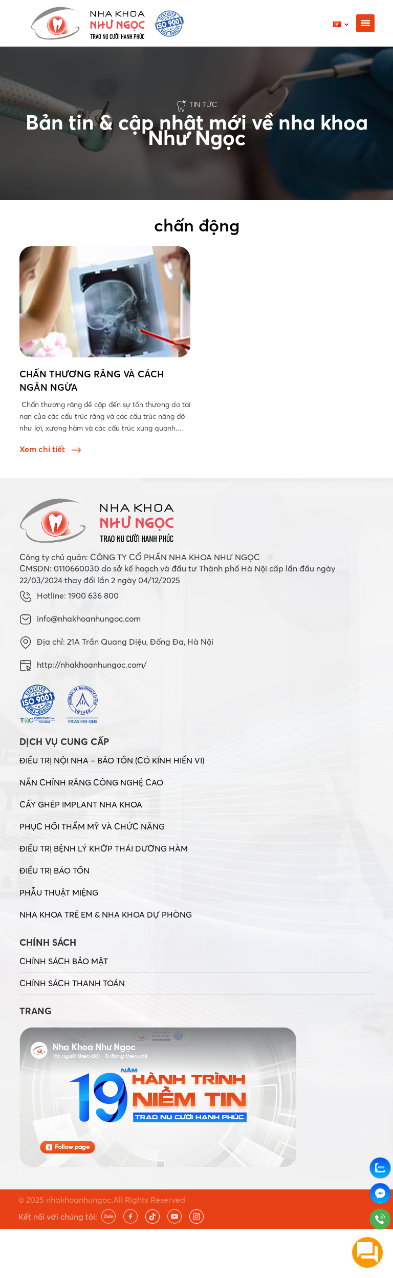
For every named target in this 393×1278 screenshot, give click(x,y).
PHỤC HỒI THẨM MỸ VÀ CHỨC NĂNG (92, 826)
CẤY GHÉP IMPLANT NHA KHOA (80, 804)
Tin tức (203, 104)
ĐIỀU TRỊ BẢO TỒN (54, 870)
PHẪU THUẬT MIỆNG (58, 892)
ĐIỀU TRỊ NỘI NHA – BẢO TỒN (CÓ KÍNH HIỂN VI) (111, 760)
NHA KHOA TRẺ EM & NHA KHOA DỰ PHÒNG (105, 914)
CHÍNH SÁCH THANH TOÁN (72, 983)
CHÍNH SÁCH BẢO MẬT (63, 961)
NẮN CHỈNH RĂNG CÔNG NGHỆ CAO (91, 782)
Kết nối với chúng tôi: (57, 1216)
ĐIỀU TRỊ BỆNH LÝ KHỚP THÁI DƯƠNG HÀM (103, 848)
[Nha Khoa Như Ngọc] (107, 23)
